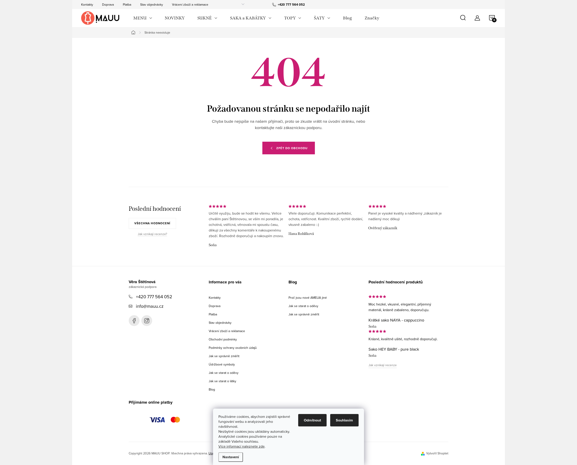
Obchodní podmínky (223, 339)
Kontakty (87, 4)
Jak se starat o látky (222, 381)
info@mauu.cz (149, 306)
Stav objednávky (151, 4)
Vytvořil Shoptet (437, 453)
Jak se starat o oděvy (223, 372)
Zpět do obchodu (291, 148)
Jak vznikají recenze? (152, 234)
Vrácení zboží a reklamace (190, 4)
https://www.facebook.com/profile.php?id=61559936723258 (134, 320)
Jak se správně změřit (224, 356)
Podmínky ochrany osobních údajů (233, 347)
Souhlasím (344, 420)
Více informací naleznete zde (241, 446)
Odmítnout (312, 420)
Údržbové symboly (222, 364)
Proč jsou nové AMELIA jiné (307, 297)
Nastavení (230, 457)
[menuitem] (142, 18)
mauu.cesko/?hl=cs (146, 320)
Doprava (108, 4)
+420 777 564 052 (154, 296)
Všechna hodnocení (152, 223)
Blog (212, 389)
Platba (127, 4)
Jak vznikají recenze (383, 365)
